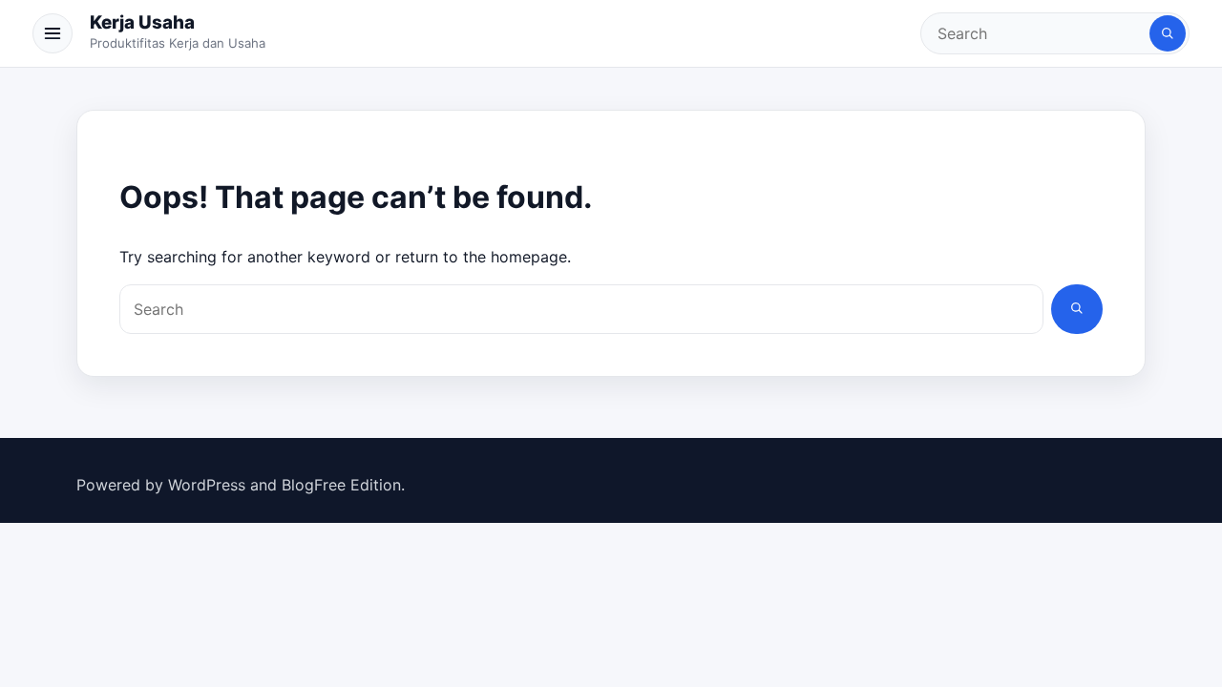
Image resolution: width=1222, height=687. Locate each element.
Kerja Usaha (142, 22)
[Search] (1167, 33)
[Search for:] (1036, 33)
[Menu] (52, 33)
